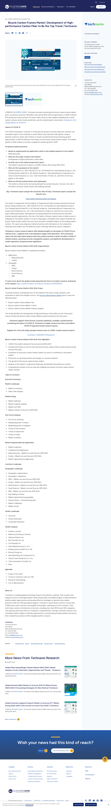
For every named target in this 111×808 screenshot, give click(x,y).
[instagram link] (101, 801)
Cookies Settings (78, 804)
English (87, 57)
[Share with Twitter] (16, 33)
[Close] (108, 804)
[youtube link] (94, 800)
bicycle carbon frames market (51, 295)
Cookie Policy (29, 805)
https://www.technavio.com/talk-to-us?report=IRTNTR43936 (39, 284)
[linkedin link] (90, 801)
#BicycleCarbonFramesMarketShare (95, 67)
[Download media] (76, 86)
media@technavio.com (15, 635)
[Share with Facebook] (19, 33)
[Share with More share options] (30, 33)
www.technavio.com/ (17, 637)
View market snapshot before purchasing (41, 199)
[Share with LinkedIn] (12, 33)
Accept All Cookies (91, 804)
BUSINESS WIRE (20, 112)
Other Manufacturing (37, 643)
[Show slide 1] (14, 99)
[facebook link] (98, 801)
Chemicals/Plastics (59, 643)
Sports (27, 643)
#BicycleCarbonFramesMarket (93, 64)
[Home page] (15, 7)
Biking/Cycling (48, 643)
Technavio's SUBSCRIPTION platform (41, 335)
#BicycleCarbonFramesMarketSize (94, 69)
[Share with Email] (23, 33)
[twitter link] (86, 800)
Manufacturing (19, 643)
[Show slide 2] (33, 99)
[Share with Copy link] (26, 33)
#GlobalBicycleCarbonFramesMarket (95, 72)
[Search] (96, 2)
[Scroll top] (105, 759)
